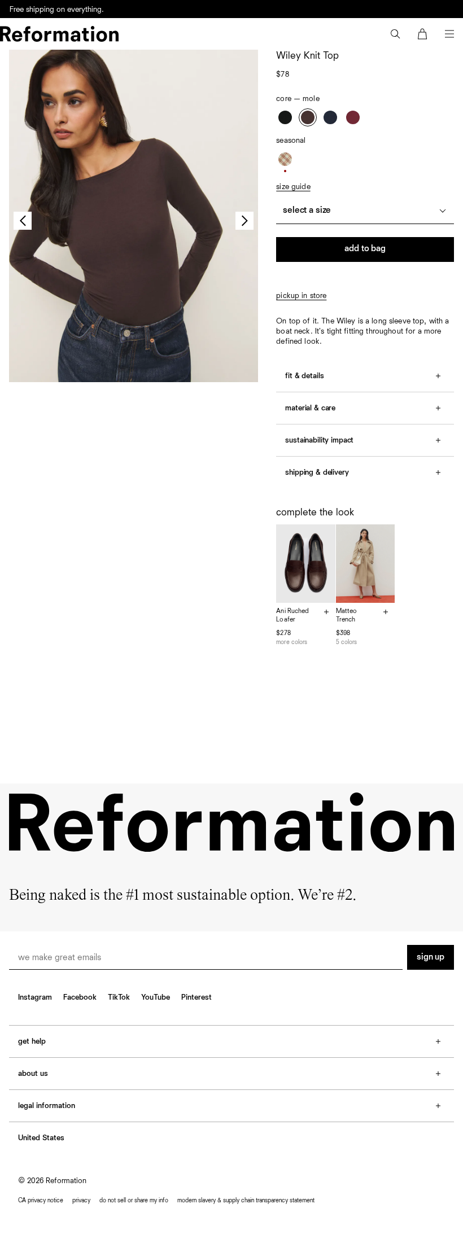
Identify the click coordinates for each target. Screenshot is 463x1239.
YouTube (155, 997)
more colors (291, 642)
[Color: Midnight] (330, 117)
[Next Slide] (244, 221)
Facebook (80, 997)
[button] (395, 34)
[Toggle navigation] (449, 34)
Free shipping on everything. (57, 10)
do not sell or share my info (133, 1200)
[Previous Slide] (23, 221)
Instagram (35, 997)
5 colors (346, 642)
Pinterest (196, 997)
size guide (293, 187)
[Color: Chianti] (353, 117)
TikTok (119, 997)
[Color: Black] (285, 117)
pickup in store (301, 296)
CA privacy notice (40, 1200)
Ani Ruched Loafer (292, 616)
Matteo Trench (346, 616)
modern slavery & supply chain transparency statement (246, 1200)
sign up (430, 957)
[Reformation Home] (59, 34)
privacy (81, 1200)
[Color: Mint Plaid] (285, 159)
